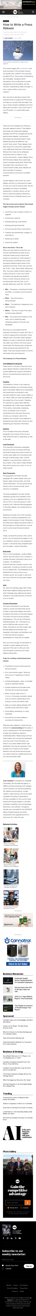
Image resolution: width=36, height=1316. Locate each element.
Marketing (6, 21)
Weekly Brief (14, 1208)
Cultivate (25, 1208)
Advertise (9, 1285)
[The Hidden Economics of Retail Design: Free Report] (8, 1008)
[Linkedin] (11, 1238)
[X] (15, 1238)
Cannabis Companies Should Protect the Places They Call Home (16, 1063)
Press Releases (24, 1285)
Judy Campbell (9, 38)
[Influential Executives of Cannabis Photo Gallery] (18, 1165)
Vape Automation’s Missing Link (13, 1038)
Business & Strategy (12, 17)
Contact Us (15, 1291)
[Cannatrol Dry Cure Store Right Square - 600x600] (18, 952)
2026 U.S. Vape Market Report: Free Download (23, 998)
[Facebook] (3, 1238)
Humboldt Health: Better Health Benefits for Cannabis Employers (24, 980)
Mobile (22, 1291)
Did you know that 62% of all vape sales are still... (23, 989)
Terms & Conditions (12, 1288)
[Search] (33, 12)
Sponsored (8, 1016)
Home (3, 17)
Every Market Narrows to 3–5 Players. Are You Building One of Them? (16, 1057)
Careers (15, 1285)
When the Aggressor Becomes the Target (17, 1080)
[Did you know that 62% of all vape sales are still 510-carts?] (8, 989)
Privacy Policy (24, 1213)
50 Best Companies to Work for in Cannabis (17, 1103)
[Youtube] (19, 1238)
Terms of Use (13, 1213)
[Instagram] (7, 1238)
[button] (3, 12)
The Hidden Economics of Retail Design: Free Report (24, 1008)
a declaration (24, 68)
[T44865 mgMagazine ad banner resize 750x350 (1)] (18, 920)
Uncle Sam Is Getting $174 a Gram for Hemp (17, 1108)
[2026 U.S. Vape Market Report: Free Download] (8, 999)
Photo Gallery (9, 1151)
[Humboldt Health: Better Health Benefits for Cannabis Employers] (8, 980)
